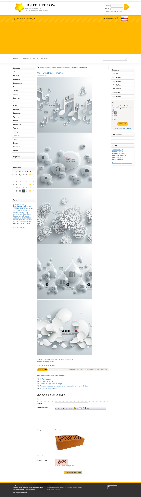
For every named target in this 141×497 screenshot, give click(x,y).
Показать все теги (19, 227)
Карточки (67, 67)
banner (29, 206)
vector (16, 223)
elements (16, 214)
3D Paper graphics (45, 379)
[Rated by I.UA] (112, 488)
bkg (14, 208)
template (29, 221)
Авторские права (18, 492)
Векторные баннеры (66, 487)
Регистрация (109, 11)
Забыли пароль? (118, 11)
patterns (15, 219)
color (29, 210)
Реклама (25, 492)
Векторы (60, 67)
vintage (28, 223)
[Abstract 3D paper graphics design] (38, 384)
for (19, 216)
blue (25, 208)
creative (21, 212)
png (20, 219)
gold (22, 216)
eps (21, 214)
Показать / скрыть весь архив (122, 163)
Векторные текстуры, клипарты (48, 67)
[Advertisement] (70, 38)
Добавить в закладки (24, 18)
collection (24, 210)
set (14, 221)
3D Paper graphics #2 (46, 381)
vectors (22, 223)
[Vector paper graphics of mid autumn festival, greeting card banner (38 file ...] (38, 386)
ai (20, 204)
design (27, 212)
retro (23, 219)
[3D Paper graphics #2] (38, 382)
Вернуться (41, 369)
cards (43, 365)
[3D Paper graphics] (38, 379)
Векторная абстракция (53, 487)
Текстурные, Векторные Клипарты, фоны (35, 7)
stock (18, 221)
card (14, 210)
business (30, 208)
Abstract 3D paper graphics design (51, 384)
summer (23, 221)
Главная (49, 485)
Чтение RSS (109, 18)
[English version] (124, 18)
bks (17, 208)
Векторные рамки (77, 487)
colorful (15, 212)
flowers (15, 216)
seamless (29, 219)
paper (47, 365)
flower (29, 214)
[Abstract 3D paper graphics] (38, 389)
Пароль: (107, 8)
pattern (28, 218)
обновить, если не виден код (64, 465)
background (19, 206)
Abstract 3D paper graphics (48, 388)
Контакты (57, 489)
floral (24, 214)
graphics (52, 365)
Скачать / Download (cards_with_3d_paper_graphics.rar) (55, 359)
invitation (16, 218)
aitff (23, 204)
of (20, 218)
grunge (27, 216)
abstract (16, 204)
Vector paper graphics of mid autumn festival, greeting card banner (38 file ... (64, 386)
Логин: (108, 5)
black (21, 208)
